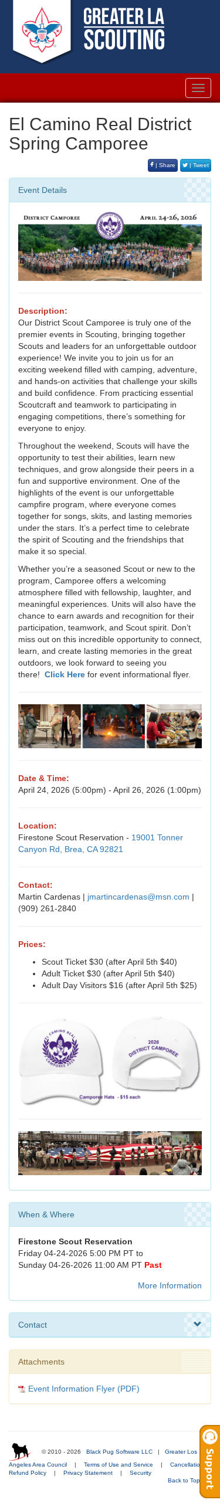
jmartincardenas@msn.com (138, 896)
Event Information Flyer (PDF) (84, 1388)
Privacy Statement (88, 1473)
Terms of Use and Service (118, 1464)
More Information (170, 1285)
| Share (164, 165)
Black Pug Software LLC (119, 1451)
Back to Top (185, 1480)
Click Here (65, 674)
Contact (32, 1324)
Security (140, 1473)
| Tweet (198, 165)
